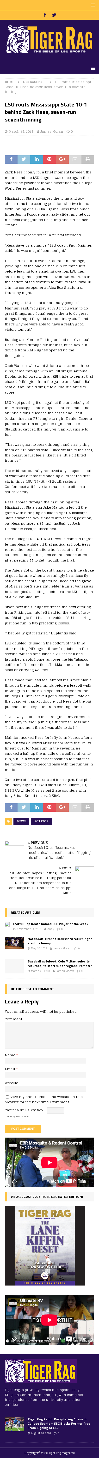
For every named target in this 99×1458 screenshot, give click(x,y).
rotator (41, 821)
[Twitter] (54, 15)
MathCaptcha (22, 1116)
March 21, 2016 (40, 971)
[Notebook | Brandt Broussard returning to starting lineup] (14, 943)
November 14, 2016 (29, 929)
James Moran (51, 131)
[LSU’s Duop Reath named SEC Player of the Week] (7, 924)
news (21, 821)
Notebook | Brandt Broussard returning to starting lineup (60, 941)
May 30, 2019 (39, 948)
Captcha (12, 1110)
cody (50, 929)
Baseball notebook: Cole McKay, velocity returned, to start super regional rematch (60, 963)
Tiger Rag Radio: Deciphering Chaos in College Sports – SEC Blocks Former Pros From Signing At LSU (59, 1423)
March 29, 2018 (21, 131)
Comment (13, 1019)
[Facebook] (45, 15)
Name (10, 1055)
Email (10, 1069)
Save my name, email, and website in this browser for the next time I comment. (44, 1099)
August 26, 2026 (41, 1433)
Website (11, 1083)
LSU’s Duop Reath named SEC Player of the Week (50, 923)
